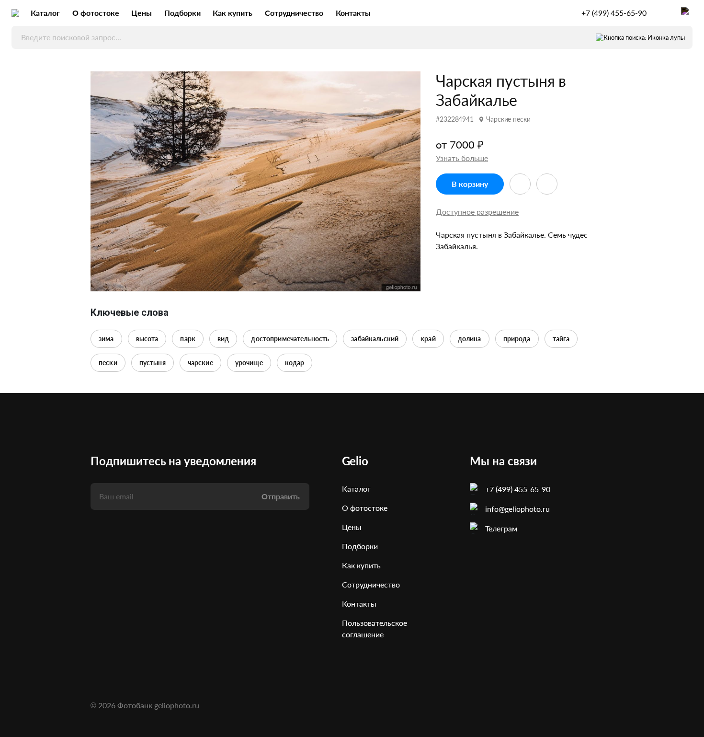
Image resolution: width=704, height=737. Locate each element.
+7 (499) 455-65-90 (614, 13)
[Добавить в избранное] (520, 184)
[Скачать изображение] (546, 184)
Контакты (353, 12)
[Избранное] (664, 13)
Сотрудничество (294, 12)
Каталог (45, 12)
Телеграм (501, 528)
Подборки (182, 12)
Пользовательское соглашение (374, 628)
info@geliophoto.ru (517, 508)
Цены (141, 12)
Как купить (232, 12)
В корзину (470, 183)
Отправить (280, 496)
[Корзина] (687, 13)
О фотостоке (95, 12)
